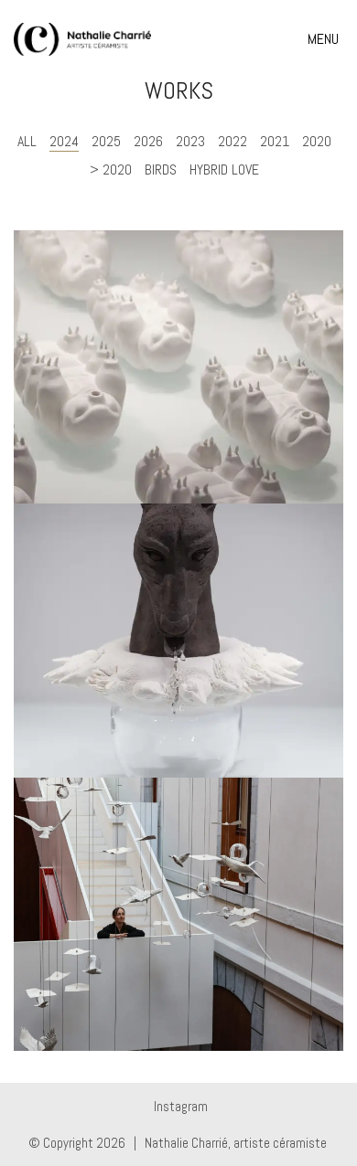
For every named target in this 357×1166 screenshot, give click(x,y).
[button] (325, 39)
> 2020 (111, 169)
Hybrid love (224, 169)
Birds (161, 169)
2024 (64, 141)
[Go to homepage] (82, 39)
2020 (316, 141)
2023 (190, 141)
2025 (106, 141)
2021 (274, 141)
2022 (232, 141)
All (27, 141)
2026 (148, 141)
